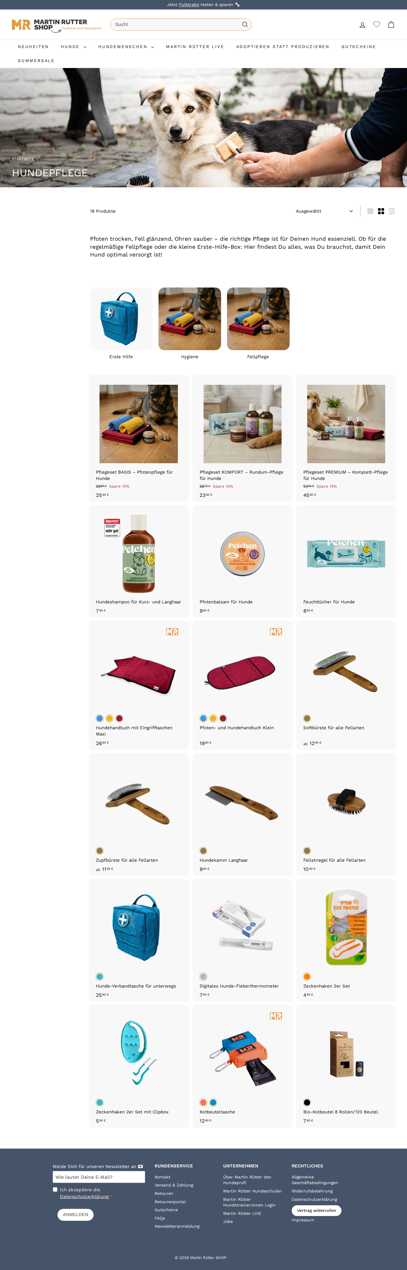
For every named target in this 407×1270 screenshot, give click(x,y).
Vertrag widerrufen (316, 1210)
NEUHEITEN (33, 46)
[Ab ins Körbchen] (185, 397)
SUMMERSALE (36, 60)
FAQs (160, 1218)
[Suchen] (245, 24)
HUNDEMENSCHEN (124, 46)
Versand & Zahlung (174, 1185)
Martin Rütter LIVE (242, 1213)
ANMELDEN (75, 1214)
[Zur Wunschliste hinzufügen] (185, 409)
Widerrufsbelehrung (312, 1191)
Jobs (228, 1221)
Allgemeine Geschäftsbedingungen (315, 1180)
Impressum (303, 1220)
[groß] (370, 211)
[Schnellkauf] (185, 384)
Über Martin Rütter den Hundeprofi (247, 1180)
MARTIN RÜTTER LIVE (195, 46)
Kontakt (162, 1177)
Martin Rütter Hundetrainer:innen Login (249, 1202)
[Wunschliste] (376, 24)
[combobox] (181, 24)
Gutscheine (166, 1209)
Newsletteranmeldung (177, 1226)
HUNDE (71, 46)
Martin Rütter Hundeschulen (252, 1191)
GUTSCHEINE (358, 46)
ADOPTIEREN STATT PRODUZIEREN (283, 46)
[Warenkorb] (391, 24)
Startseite (23, 159)
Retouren (164, 1193)
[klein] (381, 211)
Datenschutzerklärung (84, 1196)
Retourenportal (170, 1201)
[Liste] (391, 211)
